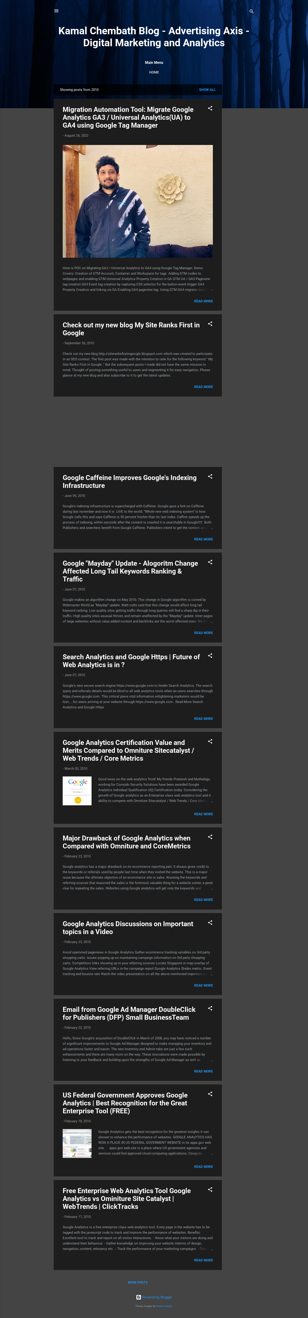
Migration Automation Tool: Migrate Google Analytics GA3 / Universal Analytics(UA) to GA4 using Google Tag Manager (128, 117)
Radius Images (164, 1306)
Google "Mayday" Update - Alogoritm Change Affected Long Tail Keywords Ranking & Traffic (130, 571)
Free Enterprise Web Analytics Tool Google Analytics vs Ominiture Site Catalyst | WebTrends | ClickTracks (127, 1198)
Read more (203, 301)
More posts (138, 1282)
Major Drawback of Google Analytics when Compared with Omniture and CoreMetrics (127, 842)
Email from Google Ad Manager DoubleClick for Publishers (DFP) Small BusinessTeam (129, 1013)
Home (154, 72)
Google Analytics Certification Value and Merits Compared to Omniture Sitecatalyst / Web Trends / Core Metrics (128, 750)
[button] (210, 109)
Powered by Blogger (156, 1297)
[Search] (251, 12)
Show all (207, 90)
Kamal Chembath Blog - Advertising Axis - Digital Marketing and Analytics (154, 37)
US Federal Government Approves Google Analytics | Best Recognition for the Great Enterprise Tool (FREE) (125, 1103)
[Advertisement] (239, 152)
